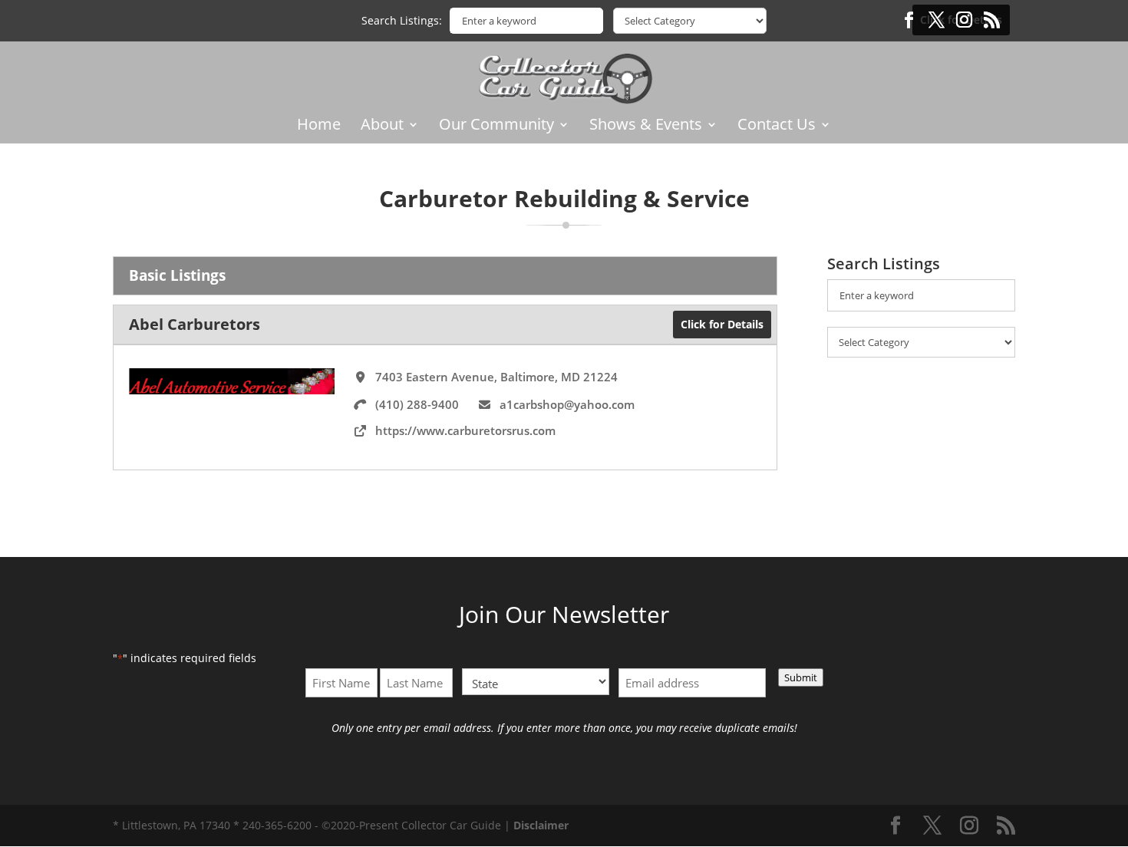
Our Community (496, 126)
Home (319, 126)
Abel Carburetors (194, 324)
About (382, 126)
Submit (800, 677)
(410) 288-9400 (417, 404)
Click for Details (722, 324)
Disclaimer (541, 825)
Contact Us (776, 126)
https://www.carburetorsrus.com (465, 430)
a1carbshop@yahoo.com (567, 404)
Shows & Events (645, 126)
